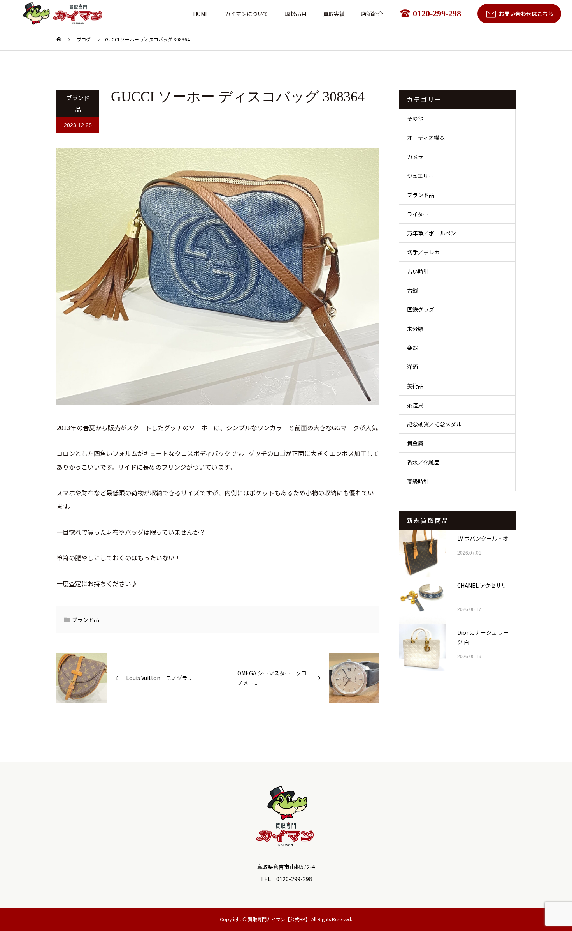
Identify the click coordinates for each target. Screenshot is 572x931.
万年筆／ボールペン (431, 233)
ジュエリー (420, 176)
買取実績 (334, 14)
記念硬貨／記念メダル (434, 424)
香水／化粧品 (423, 462)
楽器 (412, 348)
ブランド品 (77, 103)
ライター (417, 214)
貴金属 (415, 443)
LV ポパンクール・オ (482, 538)
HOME (201, 14)
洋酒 (412, 367)
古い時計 (418, 271)
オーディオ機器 (426, 137)
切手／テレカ (423, 252)
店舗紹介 (372, 14)
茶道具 (415, 405)
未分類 (415, 328)
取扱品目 (296, 14)
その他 (415, 118)
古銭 (412, 290)
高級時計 (418, 481)
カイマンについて (246, 14)
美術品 (415, 386)
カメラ (415, 157)
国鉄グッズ (420, 309)
